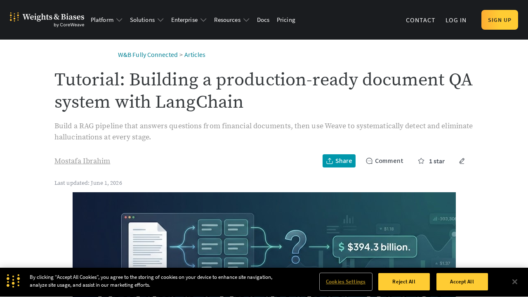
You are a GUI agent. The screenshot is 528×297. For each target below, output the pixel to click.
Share (343, 160)
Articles (194, 54)
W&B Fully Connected (148, 54)
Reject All (403, 281)
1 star (437, 161)
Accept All (462, 281)
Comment (389, 160)
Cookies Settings (345, 281)
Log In (456, 20)
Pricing (286, 20)
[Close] (515, 282)
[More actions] (462, 160)
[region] (264, 282)
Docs (263, 20)
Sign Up (500, 20)
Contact (421, 20)
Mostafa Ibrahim (82, 161)
